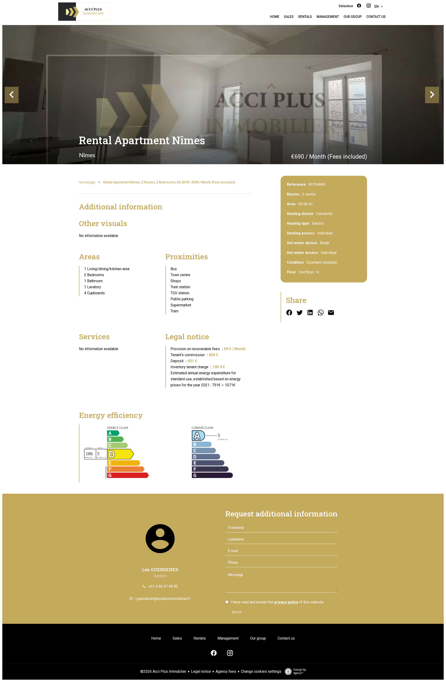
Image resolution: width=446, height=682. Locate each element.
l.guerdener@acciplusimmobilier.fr (162, 598)
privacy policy (286, 602)
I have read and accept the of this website (277, 602)
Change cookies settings (261, 671)
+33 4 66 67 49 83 (163, 586)
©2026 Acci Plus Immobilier (163, 671)
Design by (299, 671)
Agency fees (226, 671)
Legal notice (201, 671)
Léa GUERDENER (160, 569)
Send (237, 612)
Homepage (87, 182)
